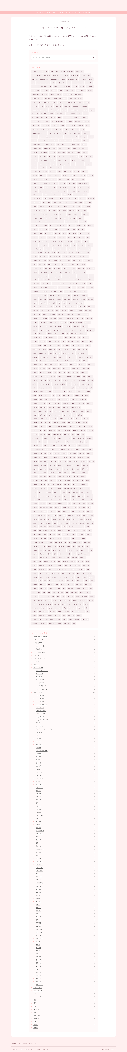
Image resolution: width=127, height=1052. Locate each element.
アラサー (52, 152)
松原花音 (34, 476)
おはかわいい (67, 171)
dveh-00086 (81, 90)
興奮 (45, 581)
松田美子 (69, 476)
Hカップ (34, 106)
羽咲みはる (55, 577)
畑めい (76, 530)
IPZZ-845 (67, 106)
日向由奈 (43, 453)
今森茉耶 (63, 322)
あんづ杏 (70, 152)
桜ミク (43, 484)
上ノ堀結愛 (52, 303)
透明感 (92, 596)
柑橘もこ (52, 480)
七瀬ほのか (84, 295)
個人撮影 (50, 334)
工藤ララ (50, 426)
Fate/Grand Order (60, 98)
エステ (34, 164)
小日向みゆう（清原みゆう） (40, 419)
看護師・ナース (52, 546)
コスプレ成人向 (67, 195)
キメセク (55, 183)
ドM (68, 229)
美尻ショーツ (55, 573)
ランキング (35, 287)
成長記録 (89, 438)
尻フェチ (47, 422)
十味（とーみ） (44, 357)
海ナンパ (74, 511)
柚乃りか (60, 480)
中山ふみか (49, 307)
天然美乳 (41, 388)
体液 (47, 330)
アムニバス (35, 152)
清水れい (34, 519)
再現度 (39, 345)
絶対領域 (59, 565)
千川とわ (53, 357)
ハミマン (59, 245)
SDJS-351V (45, 125)
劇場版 (85, 349)
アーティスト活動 (75, 133)
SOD (87, 125)
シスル (68, 202)
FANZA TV (78, 94)
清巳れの (85, 515)
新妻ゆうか (62, 449)
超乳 (88, 592)
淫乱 (33, 515)
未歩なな (59, 469)
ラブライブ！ (62, 283)
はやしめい (81, 245)
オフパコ (84, 171)
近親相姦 (84, 596)
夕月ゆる (65, 380)
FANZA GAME (68, 94)
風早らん (57, 615)
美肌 (84, 573)
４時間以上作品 (61, 83)
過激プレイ (83, 600)
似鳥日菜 (34, 326)
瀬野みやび (35, 523)
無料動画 (48, 523)
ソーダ (48, 218)
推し (75, 442)
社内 (41, 550)
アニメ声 (67, 148)
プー (33, 253)
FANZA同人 (48, 98)
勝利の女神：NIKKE (68, 353)
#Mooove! (47, 75)
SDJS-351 (35, 125)
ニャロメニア (51, 237)
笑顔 (74, 554)
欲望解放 (80, 496)
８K (69, 83)
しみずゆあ (88, 202)
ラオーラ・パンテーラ (77, 280)
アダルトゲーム (50, 144)
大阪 (69, 384)
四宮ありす (84, 372)
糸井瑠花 (66, 558)
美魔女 (42, 577)
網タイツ (77, 565)
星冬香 (87, 457)
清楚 (92, 515)
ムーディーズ (36, 276)
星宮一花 (34, 461)
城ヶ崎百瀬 (77, 376)
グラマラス (56, 191)
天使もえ (75, 384)
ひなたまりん (71, 249)
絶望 (66, 565)
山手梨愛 (62, 422)
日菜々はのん (72, 453)
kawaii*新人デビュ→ (75, 110)
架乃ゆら (83, 476)
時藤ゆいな (35, 465)
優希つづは (74, 334)
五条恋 (61, 318)
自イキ (34, 581)
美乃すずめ (60, 569)
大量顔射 (62, 384)
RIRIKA (77, 121)
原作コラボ (60, 361)
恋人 (78, 434)
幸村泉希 (75, 430)
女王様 (41, 395)
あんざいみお (61, 152)
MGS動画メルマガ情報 (47, 114)
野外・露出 (41, 604)
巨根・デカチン (36, 430)
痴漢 (59, 534)
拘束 (40, 442)
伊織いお (71, 322)
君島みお (48, 372)
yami (65, 133)
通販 (33, 600)
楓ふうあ (48, 492)
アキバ (91, 137)
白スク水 (65, 534)
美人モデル (73, 569)
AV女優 (75, 86)
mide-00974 (60, 114)
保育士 (82, 330)
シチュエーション (77, 202)
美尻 (47, 573)
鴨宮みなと (35, 623)
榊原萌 (34, 496)
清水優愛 (42, 519)
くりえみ (63, 191)
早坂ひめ (81, 453)
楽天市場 (75, 492)
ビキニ (56, 249)
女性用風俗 (87, 391)
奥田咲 (72, 388)
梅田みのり (35, 488)
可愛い (85, 361)
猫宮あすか (90, 523)
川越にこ (42, 426)
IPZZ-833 (58, 106)
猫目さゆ (34, 527)
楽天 (69, 492)
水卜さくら (58, 500)
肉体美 (71, 577)
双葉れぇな (68, 361)
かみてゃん (35, 179)
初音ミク (60, 349)
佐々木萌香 (67, 326)
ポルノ (57, 264)
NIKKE (75, 117)
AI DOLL (80, 83)
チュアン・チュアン (71, 222)
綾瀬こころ (86, 565)
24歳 (63, 79)
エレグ (67, 164)
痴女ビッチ (52, 534)
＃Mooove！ (57, 75)
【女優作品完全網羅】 (64, 637)
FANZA (59, 94)
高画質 (58, 619)
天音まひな (57, 388)
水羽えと (34, 504)
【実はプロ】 (79, 71)
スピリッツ (72, 210)
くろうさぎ (72, 191)
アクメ (34, 141)
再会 (33, 345)
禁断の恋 (34, 554)
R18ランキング (64, 640)
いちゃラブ (43, 156)
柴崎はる (67, 480)
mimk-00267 (71, 114)
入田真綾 (50, 341)
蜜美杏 (58, 588)
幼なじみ (83, 430)
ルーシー (53, 287)
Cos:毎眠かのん (65, 686)
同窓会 (42, 372)
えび (47, 164)
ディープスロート (61, 225)
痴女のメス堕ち (42, 534)
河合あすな (66, 507)
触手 (44, 592)
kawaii (64, 110)
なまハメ (34, 237)
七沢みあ (67, 295)
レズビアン (81, 287)
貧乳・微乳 (74, 592)
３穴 (53, 83)
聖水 (65, 577)
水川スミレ (75, 500)
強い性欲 (42, 434)
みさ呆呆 (34, 272)
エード (67, 160)
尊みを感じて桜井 (64, 411)
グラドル (86, 187)
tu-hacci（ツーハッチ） (39, 133)
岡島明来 (70, 422)
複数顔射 (70, 588)
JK (46, 110)
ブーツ (47, 253)
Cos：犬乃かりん (65, 689)
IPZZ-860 (76, 106)
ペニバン (67, 260)
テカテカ (90, 225)
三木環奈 (83, 299)
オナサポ (44, 171)
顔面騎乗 (41, 615)
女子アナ (48, 391)
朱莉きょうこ (36, 473)
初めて (88, 345)
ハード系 (69, 241)
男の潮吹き (61, 530)
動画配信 (57, 353)
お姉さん (42, 175)
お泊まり (50, 175)
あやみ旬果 (44, 152)
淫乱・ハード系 (52, 515)
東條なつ (66, 473)
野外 (33, 604)
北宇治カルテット (82, 353)
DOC (66, 90)
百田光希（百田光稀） (38, 542)
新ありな (63, 446)
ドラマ (64, 233)
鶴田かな (43, 623)
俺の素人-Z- (90, 330)
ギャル (47, 187)
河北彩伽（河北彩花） (46, 507)
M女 (42, 117)
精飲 (60, 558)
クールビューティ (63, 187)
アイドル (34, 137)
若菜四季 (34, 585)
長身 (70, 604)
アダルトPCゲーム (37, 144)
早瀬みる (89, 453)
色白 (55, 581)
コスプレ (46, 195)
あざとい (55, 141)
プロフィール (84, 256)
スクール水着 (36, 210)
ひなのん (80, 249)
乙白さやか (79, 310)
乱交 (33, 314)
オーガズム (58, 168)
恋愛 (83, 434)
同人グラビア (56, 368)
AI (74, 83)
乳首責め (52, 314)
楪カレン (56, 492)
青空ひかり (72, 608)
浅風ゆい (43, 511)
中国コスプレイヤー (38, 307)
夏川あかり (35, 380)
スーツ (72, 206)
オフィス (76, 171)
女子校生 (71, 391)
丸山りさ (43, 310)
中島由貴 (57, 307)
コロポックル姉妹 (49, 199)
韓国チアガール (43, 612)
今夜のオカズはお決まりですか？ (49, 322)
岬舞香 (85, 422)
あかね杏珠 (83, 137)
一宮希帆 (51, 295)
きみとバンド (46, 183)
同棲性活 (34, 372)
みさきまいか (90, 268)
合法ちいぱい (63, 365)
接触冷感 (69, 442)
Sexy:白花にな (65, 714)
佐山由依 (84, 326)
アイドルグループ (57, 137)
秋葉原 (42, 554)
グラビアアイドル (45, 191)
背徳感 (84, 577)
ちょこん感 (83, 222)
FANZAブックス (37, 98)
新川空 (70, 449)
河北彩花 (57, 507)
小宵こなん (58, 415)
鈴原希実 (56, 604)
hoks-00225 (78, 102)
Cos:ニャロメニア (65, 670)
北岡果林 (34, 357)
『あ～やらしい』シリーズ (39, 71)
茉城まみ (42, 585)
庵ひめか (34, 434)
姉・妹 (58, 395)
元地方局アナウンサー (50, 337)
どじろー (57, 233)
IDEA (41, 106)
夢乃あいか (82, 380)
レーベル (67, 287)
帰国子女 (60, 430)
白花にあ (59, 538)
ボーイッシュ (88, 260)
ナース (81, 233)
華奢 (57, 585)
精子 (47, 558)
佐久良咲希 (76, 326)
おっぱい (83, 168)
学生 (67, 399)
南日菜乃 (80, 357)
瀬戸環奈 (88, 519)
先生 (66, 337)
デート (52, 225)
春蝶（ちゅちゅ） (74, 461)
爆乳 (60, 523)
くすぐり (72, 187)
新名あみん (54, 449)
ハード (48, 241)
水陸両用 (42, 504)
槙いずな (41, 496)
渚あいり (61, 519)
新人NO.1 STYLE (37, 449)
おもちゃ (34, 175)
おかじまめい (74, 168)
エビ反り (60, 164)
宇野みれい (74, 399)
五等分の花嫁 (69, 318)
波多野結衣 (82, 507)
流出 (89, 507)
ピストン (62, 249)
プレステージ (74, 256)
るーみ (61, 287)
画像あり (69, 530)
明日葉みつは (46, 457)
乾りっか (60, 314)
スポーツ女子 (36, 214)
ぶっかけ (34, 256)
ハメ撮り (66, 245)
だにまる (72, 218)
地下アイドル (45, 376)
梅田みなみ (84, 484)
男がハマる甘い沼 (44, 530)
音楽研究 (60, 612)
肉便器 (78, 577)
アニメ (61, 148)
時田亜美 (91, 461)
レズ (74, 287)
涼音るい (89, 511)
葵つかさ (70, 585)
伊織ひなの (79, 322)
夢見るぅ (90, 380)
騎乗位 (79, 615)
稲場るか (48, 554)
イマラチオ (52, 156)
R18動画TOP (64, 643)
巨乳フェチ (78, 426)
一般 (64, 994)
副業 (79, 349)
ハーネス (77, 241)
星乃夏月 (72, 457)
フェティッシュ (62, 253)
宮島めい (34, 407)
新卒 (46, 449)
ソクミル (55, 218)
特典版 (66, 523)
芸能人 (86, 581)
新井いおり (72, 446)
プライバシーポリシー (27, 1049)
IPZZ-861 (84, 106)
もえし (80, 276)
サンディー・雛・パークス (65, 729)
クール (53, 187)
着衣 (74, 546)
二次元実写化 (69, 314)
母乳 (33, 500)
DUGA (72, 90)
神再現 (55, 550)
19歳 (88, 75)
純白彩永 (82, 558)
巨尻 (85, 426)
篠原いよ (34, 558)
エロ (73, 164)
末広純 (66, 469)
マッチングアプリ (37, 268)
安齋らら (57, 403)
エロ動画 (50, 168)
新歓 (83, 449)
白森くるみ (35, 538)
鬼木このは (85, 619)
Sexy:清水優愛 (65, 710)
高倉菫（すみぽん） (38, 619)
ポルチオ (50, 264)
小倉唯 (89, 411)
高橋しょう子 (50, 619)
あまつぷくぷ (83, 148)
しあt (54, 202)
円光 (91, 341)
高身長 (71, 619)
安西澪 (43, 403)
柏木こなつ (35, 480)
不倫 (64, 303)
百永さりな (75, 538)
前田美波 (72, 349)
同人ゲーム (66, 368)
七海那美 (75, 295)
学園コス (52, 399)
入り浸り (42, 341)
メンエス (72, 276)
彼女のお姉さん (57, 434)
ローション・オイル (56, 291)
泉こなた (73, 507)
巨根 (90, 426)
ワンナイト (83, 291)
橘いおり (66, 496)
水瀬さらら (84, 500)
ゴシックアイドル (83, 191)
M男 (47, 117)
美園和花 (81, 569)
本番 (71, 469)
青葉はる (80, 608)
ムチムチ (44, 276)
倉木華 (34, 334)
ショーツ (41, 206)
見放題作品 (65, 649)
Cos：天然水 (65, 680)
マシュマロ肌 (74, 264)
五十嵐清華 (44, 318)
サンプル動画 (46, 202)
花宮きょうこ (70, 581)
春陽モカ (83, 461)
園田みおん (35, 376)
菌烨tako (50, 585)
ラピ (54, 283)
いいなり (77, 152)
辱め (63, 596)
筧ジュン (86, 554)
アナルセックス (36, 148)
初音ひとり (52, 349)
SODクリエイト (45, 129)
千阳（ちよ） (71, 357)
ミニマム (76, 272)
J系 (58, 110)
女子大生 (56, 391)
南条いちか (88, 357)
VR (50, 133)
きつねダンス (36, 183)
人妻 (82, 318)
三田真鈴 (34, 303)
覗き (91, 588)
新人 (86, 446)
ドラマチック (72, 233)
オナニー (52, 171)
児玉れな (85, 337)
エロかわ (88, 164)
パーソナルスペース (38, 241)
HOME (14, 1043)
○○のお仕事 (74, 75)
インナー (34, 160)
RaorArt (69, 121)
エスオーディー (85, 160)
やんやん (34, 280)
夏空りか (57, 380)
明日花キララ (36, 457)
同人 (49, 368)
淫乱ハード (62, 515)
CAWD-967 (35, 90)
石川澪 (87, 546)
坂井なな (60, 376)
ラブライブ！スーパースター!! (76, 283)
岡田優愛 (78, 422)
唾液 (69, 372)
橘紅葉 (73, 496)
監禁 (43, 546)
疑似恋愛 (83, 530)
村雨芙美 (59, 473)
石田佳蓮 (34, 550)
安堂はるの (35, 403)
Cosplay (53, 90)
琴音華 (58, 527)
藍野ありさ (88, 585)
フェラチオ (79, 253)
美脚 (89, 573)
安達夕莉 (50, 403)
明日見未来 (56, 457)
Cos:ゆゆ (65, 677)
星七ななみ (64, 457)
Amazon (35, 86)
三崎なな (75, 299)
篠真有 (42, 558)
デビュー (34, 229)
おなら (59, 171)
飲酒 (64, 615)
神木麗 (76, 550)
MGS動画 (35, 114)
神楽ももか (84, 550)
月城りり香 (52, 465)
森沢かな (59, 488)
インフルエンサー (45, 160)
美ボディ (51, 569)
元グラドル (83, 334)
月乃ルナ (43, 465)
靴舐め (34, 612)
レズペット (90, 287)
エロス (34, 168)
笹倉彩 (80, 554)
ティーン (71, 225)
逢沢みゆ (40, 600)
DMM (60, 90)
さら (39, 202)
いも (81, 156)
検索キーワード (84, 488)
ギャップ (62, 183)
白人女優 (80, 534)
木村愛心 (51, 469)
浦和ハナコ (66, 511)
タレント (80, 218)
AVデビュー (57, 86)
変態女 (90, 376)
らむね (89, 283)
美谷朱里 (34, 577)
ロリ (66, 291)
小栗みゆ (53, 419)
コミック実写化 (36, 199)
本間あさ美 (85, 469)
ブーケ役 (40, 253)
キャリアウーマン (37, 187)
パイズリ (34, 245)
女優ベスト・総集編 (38, 391)
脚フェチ (91, 577)
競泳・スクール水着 (64, 554)
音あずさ (52, 612)
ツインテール (36, 225)
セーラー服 (54, 214)
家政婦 (58, 407)
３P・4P (39, 83)
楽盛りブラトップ (86, 492)
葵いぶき (63, 585)
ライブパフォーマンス (63, 280)
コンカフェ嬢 (60, 199)
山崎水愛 (55, 422)
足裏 (47, 596)
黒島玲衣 (59, 623)
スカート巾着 (86, 206)
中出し (70, 303)
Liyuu (92, 110)
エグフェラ (75, 160)
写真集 (46, 345)
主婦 (57, 310)
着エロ (68, 546)
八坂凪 (63, 341)
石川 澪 (65, 941)
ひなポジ (87, 249)
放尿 (87, 442)
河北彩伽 (34, 507)
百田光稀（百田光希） (75, 542)
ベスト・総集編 (53, 260)
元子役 (60, 337)
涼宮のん (81, 511)
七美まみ (34, 299)
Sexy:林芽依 (65, 707)
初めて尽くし (36, 349)
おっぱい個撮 (36, 171)
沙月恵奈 (90, 504)
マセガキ (83, 264)
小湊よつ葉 (69, 419)
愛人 (54, 438)
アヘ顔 (75, 148)
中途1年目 (35, 310)
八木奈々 (70, 341)
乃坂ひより (64, 310)
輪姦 (58, 596)
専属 (50, 411)
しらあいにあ (50, 206)
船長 (50, 581)
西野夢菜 (78, 588)
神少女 (70, 550)
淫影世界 (70, 515)
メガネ (58, 276)
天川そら (89, 384)
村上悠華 (51, 473)
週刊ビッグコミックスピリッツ (61, 600)
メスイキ (65, 276)
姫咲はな (77, 395)
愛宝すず (60, 438)
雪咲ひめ (59, 608)
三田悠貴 (90, 299)
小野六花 (85, 419)
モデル (91, 276)
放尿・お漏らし (36, 446)
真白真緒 (61, 546)
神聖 (91, 550)
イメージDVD (62, 156)
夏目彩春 (43, 380)
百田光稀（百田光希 (60, 542)
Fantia (52, 94)
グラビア (34, 191)
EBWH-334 (36, 94)
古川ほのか (77, 361)
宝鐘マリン (73, 403)
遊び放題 (75, 600)
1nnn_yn (35, 79)
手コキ (34, 442)
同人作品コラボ (85, 368)
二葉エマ (85, 314)
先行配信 (72, 337)
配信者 (91, 600)
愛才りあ (67, 438)
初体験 (44, 349)
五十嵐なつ (35, 318)
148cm (83, 75)
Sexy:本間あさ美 (65, 704)
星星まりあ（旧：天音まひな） (48, 461)
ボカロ (34, 264)
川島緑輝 (34, 426)
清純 (49, 519)
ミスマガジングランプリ (47, 272)
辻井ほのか (70, 596)
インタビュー (88, 156)
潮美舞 (81, 519)
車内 (53, 596)
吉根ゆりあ (91, 365)
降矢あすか (35, 608)
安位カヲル (83, 399)
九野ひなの (88, 310)
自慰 (40, 581)
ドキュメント (48, 233)
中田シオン (91, 307)
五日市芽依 (53, 318)
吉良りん (34, 368)
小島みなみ (67, 415)
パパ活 (52, 245)
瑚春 (64, 527)
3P (33, 83)
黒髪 (74, 623)
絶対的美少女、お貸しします (47, 565)
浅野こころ (35, 511)
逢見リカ (47, 600)
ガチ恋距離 (82, 175)
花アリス (61, 581)
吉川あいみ (82, 365)
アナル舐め (47, 148)
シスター (61, 202)
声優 (84, 376)
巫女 (45, 430)
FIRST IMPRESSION (75, 98)
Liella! (85, 110)
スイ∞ (78, 206)
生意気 (87, 527)
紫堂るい (72, 561)
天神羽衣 (48, 388)
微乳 (73, 434)
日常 (50, 453)
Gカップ (61, 102)
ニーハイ (42, 237)
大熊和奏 (41, 384)
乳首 (39, 314)
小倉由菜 (34, 415)
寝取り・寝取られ (75, 407)
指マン (51, 442)
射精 (55, 411)
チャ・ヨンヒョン (58, 222)
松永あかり (61, 476)
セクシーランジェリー (74, 214)
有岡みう (77, 465)
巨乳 (71, 426)
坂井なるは (68, 376)
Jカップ (52, 110)
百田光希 (83, 538)
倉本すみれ (42, 334)
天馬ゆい (65, 388)
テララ (62, 229)
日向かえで (35, 453)
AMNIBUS (43, 86)
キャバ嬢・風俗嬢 (83, 183)
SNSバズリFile (71, 125)
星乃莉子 (80, 457)
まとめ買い (48, 268)
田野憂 (34, 530)
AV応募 (82, 86)
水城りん (66, 500)
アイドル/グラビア (64, 658)
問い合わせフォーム (42, 1049)
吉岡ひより (73, 365)
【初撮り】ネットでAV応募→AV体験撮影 (61, 71)
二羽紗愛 (78, 314)
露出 (65, 608)
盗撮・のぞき (36, 546)
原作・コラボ (50, 361)
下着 (59, 303)
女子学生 (63, 391)
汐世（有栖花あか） (60, 504)
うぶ (54, 160)
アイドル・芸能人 (45, 137)
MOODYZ (35, 117)
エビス (53, 164)
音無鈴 (67, 612)
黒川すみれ (67, 623)
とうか (73, 229)
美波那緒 (71, 573)
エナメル (41, 164)
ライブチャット (49, 280)
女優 (91, 388)
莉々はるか (65, 960)
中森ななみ (73, 307)
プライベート (43, 256)
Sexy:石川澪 (65, 717)
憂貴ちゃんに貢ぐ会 (78, 438)
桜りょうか (51, 484)
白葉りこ (66, 538)
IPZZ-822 (49, 106)
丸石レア (50, 310)
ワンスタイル (74, 291)
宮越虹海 (51, 407)
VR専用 (55, 133)
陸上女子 (51, 608)
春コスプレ (63, 461)
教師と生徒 (47, 446)
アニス (54, 148)
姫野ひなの (85, 395)
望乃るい (34, 469)
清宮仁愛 (77, 515)
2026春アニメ (44, 79)
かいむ (65, 175)
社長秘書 (47, 550)
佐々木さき (49, 326)
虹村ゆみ (51, 588)
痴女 (33, 534)
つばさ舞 (44, 225)
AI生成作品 (89, 83)
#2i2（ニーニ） (37, 75)
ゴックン (76, 195)
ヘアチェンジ (36, 260)
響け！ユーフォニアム (78, 612)
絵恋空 (87, 561)
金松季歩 (48, 604)
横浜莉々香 (49, 496)
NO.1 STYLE (83, 117)
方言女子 (89, 449)
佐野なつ (34, 330)
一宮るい (43, 295)
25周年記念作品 (72, 79)
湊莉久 (68, 519)
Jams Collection (37, 110)
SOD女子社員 (57, 129)
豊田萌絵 (60, 592)
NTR (47, 121)
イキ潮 (85, 152)
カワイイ (61, 179)
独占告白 (82, 523)
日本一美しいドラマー (60, 453)
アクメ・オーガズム (44, 141)
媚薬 (41, 399)
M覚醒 (59, 117)
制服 (66, 349)
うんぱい (60, 160)
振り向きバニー (60, 442)
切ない (74, 345)
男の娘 (53, 530)
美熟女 (79, 573)
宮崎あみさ (43, 407)
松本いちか (43, 476)
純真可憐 (46, 561)
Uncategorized (64, 652)
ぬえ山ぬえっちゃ (79, 237)
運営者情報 (14, 1049)
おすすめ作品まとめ (65, 646)
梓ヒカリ (43, 488)
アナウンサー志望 (74, 144)
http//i (87, 102)
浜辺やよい (52, 511)
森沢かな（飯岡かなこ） (71, 488)
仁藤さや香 (89, 318)
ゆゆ (41, 280)
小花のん (77, 419)
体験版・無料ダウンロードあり (60, 330)
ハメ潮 (73, 245)
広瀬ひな (90, 430)
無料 (42, 523)
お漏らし (57, 175)
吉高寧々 (42, 368)
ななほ (87, 233)
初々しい (80, 345)
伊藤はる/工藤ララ (65, 750)
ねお (88, 237)
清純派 (55, 519)
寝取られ (65, 407)
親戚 (39, 592)
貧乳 (67, 592)
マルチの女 (66, 268)
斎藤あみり (56, 446)
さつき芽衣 (91, 199)
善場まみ (75, 372)
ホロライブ (65, 264)
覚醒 (33, 592)
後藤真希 (66, 434)
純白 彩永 (74, 558)
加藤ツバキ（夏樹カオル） (39, 353)
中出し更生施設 (78, 303)
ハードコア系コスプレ (59, 241)
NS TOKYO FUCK (38, 121)
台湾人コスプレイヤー (51, 365)
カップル (90, 175)
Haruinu (69, 102)
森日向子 (51, 488)
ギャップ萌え (71, 183)
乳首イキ (45, 314)
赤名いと (82, 592)
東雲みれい (75, 473)
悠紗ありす (47, 438)
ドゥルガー (81, 229)
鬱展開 (77, 619)
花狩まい (79, 581)
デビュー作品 (43, 229)
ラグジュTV (35, 283)
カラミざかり (45, 179)
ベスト (44, 260)
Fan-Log (44, 94)
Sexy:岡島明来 (65, 698)
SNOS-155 (55, 125)
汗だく (75, 504)
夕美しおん (73, 380)
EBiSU (90, 90)
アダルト (85, 141)
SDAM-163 (86, 121)
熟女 (55, 523)
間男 (81, 604)
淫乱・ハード (41, 515)
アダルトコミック (62, 144)
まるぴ (73, 268)
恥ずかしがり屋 (36, 438)
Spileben (67, 129)
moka (85, 114)
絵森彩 (34, 565)
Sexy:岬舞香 (65, 701)
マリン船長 (57, 268)
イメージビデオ (72, 156)
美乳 (66, 569)
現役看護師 (43, 527)
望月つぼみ (43, 469)
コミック (84, 195)
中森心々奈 (82, 307)
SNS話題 (80, 125)
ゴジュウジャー (36, 195)
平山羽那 (67, 430)
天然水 (34, 388)
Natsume (67, 117)
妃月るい (47, 395)
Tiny (82, 129)
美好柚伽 (34, 573)
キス (68, 179)
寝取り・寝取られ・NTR (39, 411)
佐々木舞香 (58, 326)
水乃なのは (49, 500)
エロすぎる (42, 168)
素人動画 (65, 561)
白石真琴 (51, 538)
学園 (46, 399)
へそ (61, 260)
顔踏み (34, 615)
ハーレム (85, 241)
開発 (75, 604)
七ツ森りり (60, 295)
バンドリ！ (48, 249)
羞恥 (47, 577)
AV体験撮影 (66, 86)
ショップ (65, 997)
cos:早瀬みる (65, 683)
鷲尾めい (51, 623)
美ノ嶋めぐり (42, 569)
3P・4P (46, 83)
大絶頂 (48, 384)
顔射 (88, 612)
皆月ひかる (87, 542)
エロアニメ (80, 164)
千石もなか (62, 357)
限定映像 (43, 608)
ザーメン (82, 199)
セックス (85, 214)
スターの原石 (52, 210)
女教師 (34, 395)
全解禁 (57, 341)
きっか (82, 179)
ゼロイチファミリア (38, 218)
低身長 (42, 326)
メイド (52, 276)
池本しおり (82, 504)
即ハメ (42, 361)
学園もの (60, 399)
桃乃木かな (35, 484)
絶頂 (71, 565)
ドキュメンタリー (37, 233)
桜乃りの (59, 484)
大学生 (34, 384)
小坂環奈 (50, 415)
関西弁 (86, 604)
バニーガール (43, 245)
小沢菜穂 (61, 419)
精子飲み (54, 558)
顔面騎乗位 (49, 615)
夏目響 (51, 380)
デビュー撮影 (53, 229)
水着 (90, 500)
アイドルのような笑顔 (71, 137)
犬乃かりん (74, 523)
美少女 (42, 573)
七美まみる (43, 299)
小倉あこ (74, 411)
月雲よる (60, 465)
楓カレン (41, 492)
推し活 (81, 442)
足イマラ (34, 596)
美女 (88, 569)
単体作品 (34, 361)
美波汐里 (64, 573)
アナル (84, 144)
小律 (74, 415)
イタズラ (34, 156)
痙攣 (89, 530)
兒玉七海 (34, 341)
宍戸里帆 (65, 403)
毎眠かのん (41, 500)
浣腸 (59, 511)
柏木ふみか (44, 480)
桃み (82, 480)
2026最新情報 (55, 79)
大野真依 (55, 384)
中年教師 (65, 307)
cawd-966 (90, 86)
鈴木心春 (64, 604)
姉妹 (64, 395)
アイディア (86, 133)
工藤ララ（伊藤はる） (61, 426)
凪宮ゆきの (66, 345)
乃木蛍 (72, 310)
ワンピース (35, 295)
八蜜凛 (77, 341)
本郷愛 (77, 469)
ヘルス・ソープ (77, 260)
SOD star (35, 129)
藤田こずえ (43, 588)
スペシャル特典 (82, 210)
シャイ (34, 206)
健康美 (62, 334)
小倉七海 (81, 411)
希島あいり (52, 430)
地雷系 (53, 376)
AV (50, 86)
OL (53, 121)
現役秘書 (51, 527)
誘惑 (49, 592)
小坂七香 (42, 415)
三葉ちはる (43, 303)
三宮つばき (67, 299)
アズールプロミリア (65, 141)
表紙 (64, 588)
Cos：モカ (65, 674)
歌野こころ (89, 496)
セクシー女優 (64, 692)
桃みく (87, 480)
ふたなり (86, 253)
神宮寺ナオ (62, 550)
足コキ (42, 596)
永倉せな (50, 504)
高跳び (64, 619)
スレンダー (45, 214)
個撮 (56, 334)
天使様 (83, 384)
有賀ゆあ (85, 465)
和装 (55, 372)
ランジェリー (45, 287)
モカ (85, 276)
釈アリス (65, 972)
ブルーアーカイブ (55, 256)
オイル (66, 168)
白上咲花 (72, 534)
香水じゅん (71, 615)
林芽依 (76, 476)
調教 (54, 592)
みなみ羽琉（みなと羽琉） (63, 272)
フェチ (53, 253)
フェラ (71, 253)
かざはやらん (73, 175)
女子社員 (79, 391)
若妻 (92, 581)
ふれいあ (65, 256)
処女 (51, 345)
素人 (59, 561)
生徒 (82, 527)
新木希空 (77, 449)
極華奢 (63, 492)
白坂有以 (88, 534)
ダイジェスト (63, 218)
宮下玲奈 (81, 403)
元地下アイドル (36, 337)
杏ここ (44, 473)
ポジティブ (42, 264)
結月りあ (80, 561)
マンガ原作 (81, 268)
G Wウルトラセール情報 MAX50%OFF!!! (44, 102)
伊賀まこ (87, 322)
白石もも (43, 538)
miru (79, 114)
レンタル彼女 (36, 291)
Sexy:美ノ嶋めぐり (65, 720)
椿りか (34, 492)
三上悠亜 (51, 299)
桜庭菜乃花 (67, 484)
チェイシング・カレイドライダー (41, 222)
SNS (62, 125)
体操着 (42, 330)
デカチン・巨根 (81, 225)
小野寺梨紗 (35, 422)
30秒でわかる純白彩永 (86, 79)
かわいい (53, 179)
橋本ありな (58, 496)
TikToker (75, 129)
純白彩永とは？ (36, 561)
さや (33, 202)
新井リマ (80, 446)
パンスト (89, 245)
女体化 (85, 388)
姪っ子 (70, 395)
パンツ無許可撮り (37, 249)
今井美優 (34, 322)
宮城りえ (89, 403)
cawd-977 (45, 90)
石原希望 (80, 546)
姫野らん (34, 399)
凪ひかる (58, 345)
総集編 (34, 569)
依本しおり (74, 330)
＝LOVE (65, 75)
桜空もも (75, 484)
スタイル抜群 (62, 210)
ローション (45, 291)
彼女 (49, 434)
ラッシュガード (46, 283)
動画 (51, 353)
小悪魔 (80, 415)
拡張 (45, 442)
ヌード (69, 237)
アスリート (77, 141)
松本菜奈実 (52, 476)
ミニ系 (83, 272)
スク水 (44, 210)
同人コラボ (75, 368)
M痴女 (53, 117)
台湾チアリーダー (37, 365)
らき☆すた (89, 280)
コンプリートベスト (71, 199)
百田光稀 (49, 542)
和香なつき (62, 372)
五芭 (76, 318)
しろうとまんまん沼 (62, 206)
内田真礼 (84, 341)
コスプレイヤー (55, 195)
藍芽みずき (79, 585)
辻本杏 (78, 596)
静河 (87, 608)
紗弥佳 (53, 561)
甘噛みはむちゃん (73, 527)
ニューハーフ (61, 237)
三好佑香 (59, 299)
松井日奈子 (84, 473)
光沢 (79, 337)
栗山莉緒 (75, 480)
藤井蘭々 (34, 588)
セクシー (62, 214)
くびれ (80, 187)
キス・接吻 (75, 179)
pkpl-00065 (60, 121)
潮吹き (75, 519)
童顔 (55, 554)
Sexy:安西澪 (65, 695)
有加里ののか (69, 465)
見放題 (85, 588)
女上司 (79, 388)
